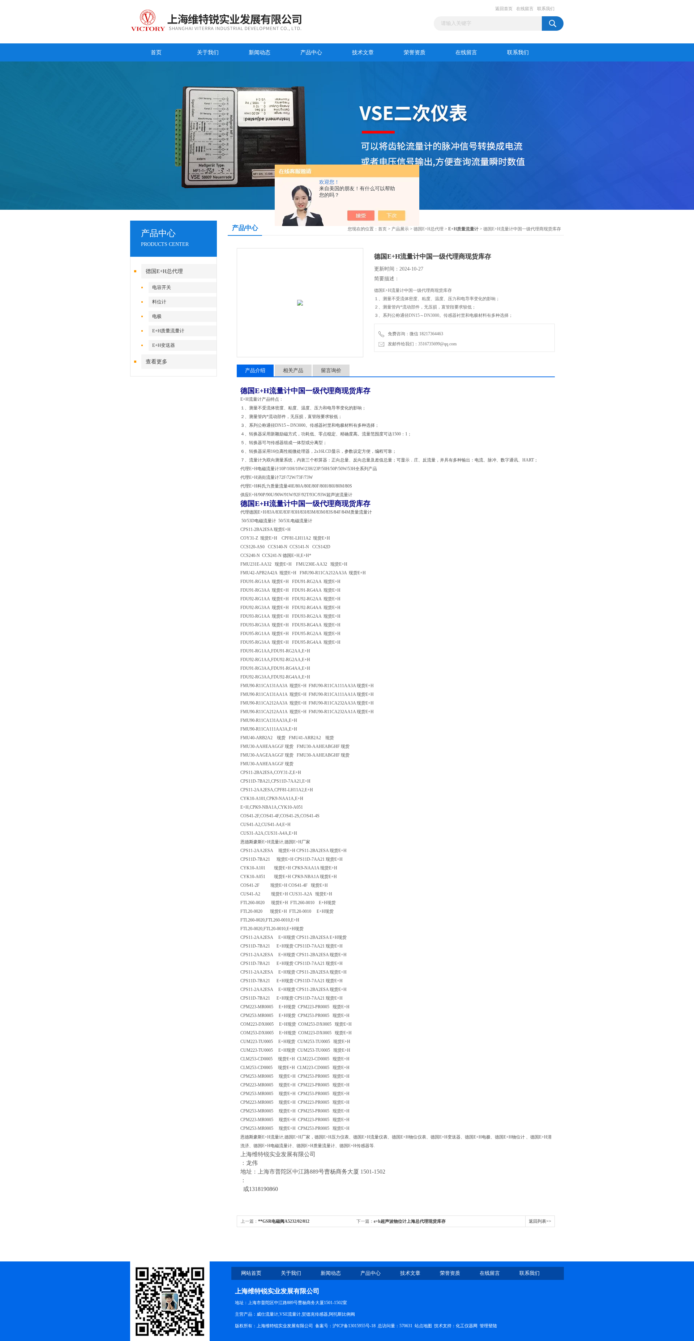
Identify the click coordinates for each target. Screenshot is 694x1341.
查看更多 (156, 362)
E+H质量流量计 (168, 330)
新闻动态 (259, 52)
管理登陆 (488, 1325)
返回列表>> (540, 1221)
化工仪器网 (466, 1325)
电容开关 (161, 287)
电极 (157, 316)
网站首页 (251, 1273)
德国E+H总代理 (164, 271)
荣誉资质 (414, 52)
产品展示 (400, 228)
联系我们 (545, 8)
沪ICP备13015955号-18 (354, 1325)
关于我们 (208, 52)
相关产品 (293, 370)
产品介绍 (255, 370)
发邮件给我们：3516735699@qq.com (421, 343)
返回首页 (504, 8)
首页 (156, 52)
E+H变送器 (163, 345)
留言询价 (331, 370)
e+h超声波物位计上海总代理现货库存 (410, 1221)
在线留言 (525, 8)
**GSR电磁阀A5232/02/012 (283, 1221)
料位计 (159, 302)
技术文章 (363, 52)
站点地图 (423, 1325)
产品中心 (311, 52)
